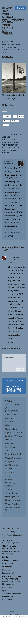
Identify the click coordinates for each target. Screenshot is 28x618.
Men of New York (13, 454)
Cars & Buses (17, 50)
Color (7, 425)
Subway (9, 480)
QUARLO (6, 591)
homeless (9, 443)
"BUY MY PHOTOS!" (10, 529)
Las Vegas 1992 (15, 381)
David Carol (7, 570)
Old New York (11, 465)
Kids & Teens (11, 447)
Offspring (9, 461)
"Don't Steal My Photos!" (12, 532)
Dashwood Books (9, 567)
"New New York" (12, 404)
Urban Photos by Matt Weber (10, 150)
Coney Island (11, 429)
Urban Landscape (13, 500)
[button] (14, 78)
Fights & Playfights (14, 432)
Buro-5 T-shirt (8, 563)
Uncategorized (12, 497)
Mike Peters (7, 587)
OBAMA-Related (13, 458)
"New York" (16, 134)
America (6, 50)
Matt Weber (8, 44)
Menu (21, 8)
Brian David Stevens (10, 560)
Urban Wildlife (12, 504)
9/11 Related (10, 414)
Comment (20, 369)
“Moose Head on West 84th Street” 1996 (13, 389)
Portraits (9, 469)
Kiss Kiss (9, 451)
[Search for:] (26, 2)
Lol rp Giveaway (15, 257)
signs (5, 52)
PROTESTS (10, 472)
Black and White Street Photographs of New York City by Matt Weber (13, 20)
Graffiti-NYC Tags (13, 436)
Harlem (8, 440)
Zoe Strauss (7, 599)
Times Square (11, 493)
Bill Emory (6, 557)
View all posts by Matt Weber (12, 234)
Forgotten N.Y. (8, 573)
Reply (10, 343)
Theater (9, 489)
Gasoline (7, 148)
